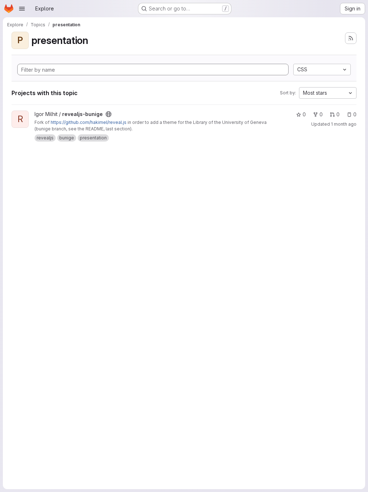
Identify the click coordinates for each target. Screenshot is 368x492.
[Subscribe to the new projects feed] (350, 38)
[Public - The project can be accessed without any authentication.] (108, 114)
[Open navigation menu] (22, 8)
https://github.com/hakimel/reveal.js (88, 122)
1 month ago (343, 124)
